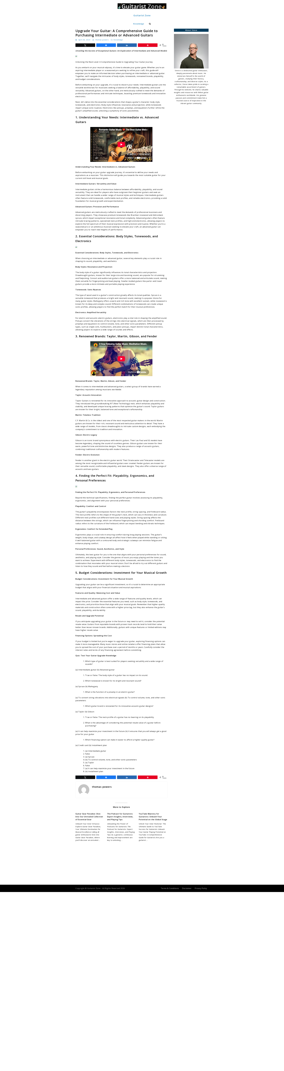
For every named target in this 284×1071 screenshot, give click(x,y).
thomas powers (102, 40)
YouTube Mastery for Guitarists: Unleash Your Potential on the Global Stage (153, 817)
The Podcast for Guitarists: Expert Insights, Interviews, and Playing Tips (120, 817)
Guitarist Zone (141, 15)
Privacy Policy (201, 888)
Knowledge (138, 23)
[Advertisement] (191, 122)
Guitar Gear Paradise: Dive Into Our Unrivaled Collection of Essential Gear (89, 817)
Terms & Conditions (170, 888)
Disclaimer (187, 888)
